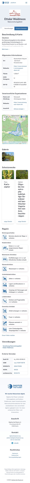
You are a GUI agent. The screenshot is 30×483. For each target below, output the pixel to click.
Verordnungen (8, 28)
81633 (16, 369)
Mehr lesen (5, 49)
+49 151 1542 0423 (15, 439)
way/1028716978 (19, 363)
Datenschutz (15, 455)
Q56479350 (18, 366)
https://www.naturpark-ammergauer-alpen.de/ (20, 68)
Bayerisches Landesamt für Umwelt (10, 143)
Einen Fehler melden (8, 335)
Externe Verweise (21, 28)
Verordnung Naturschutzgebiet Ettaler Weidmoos (12, 346)
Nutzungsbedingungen (15, 457)
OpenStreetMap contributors (14, 142)
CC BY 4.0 (24, 143)
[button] (26, 2)
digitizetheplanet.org (15, 436)
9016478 (17, 373)
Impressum (15, 453)
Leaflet (5, 142)
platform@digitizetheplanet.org (15, 438)
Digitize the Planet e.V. (17, 480)
